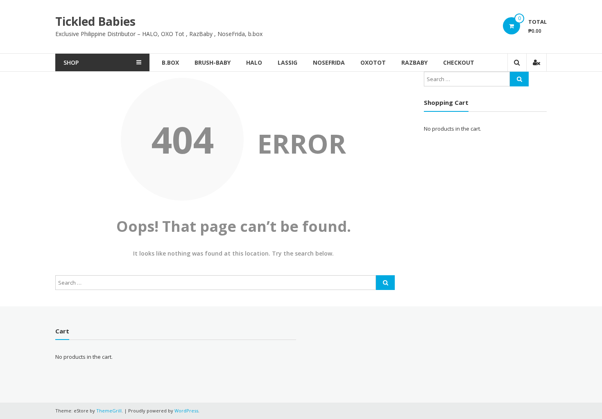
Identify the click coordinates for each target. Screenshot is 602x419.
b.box (170, 62)
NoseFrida (329, 62)
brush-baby (213, 62)
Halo (254, 62)
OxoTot (373, 62)
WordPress (186, 411)
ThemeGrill (109, 411)
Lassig (287, 62)
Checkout (458, 62)
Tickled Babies (95, 21)
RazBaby (414, 62)
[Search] (385, 282)
